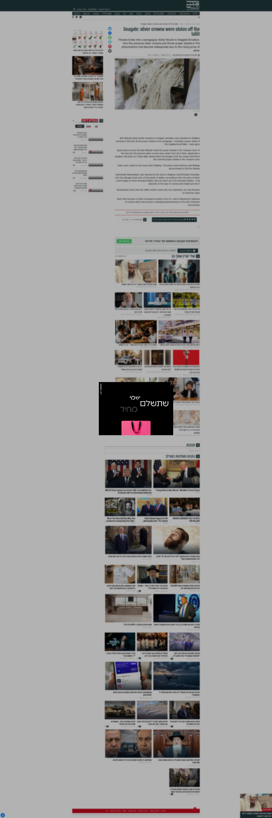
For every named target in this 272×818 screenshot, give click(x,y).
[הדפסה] (110, 75)
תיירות (117, 13)
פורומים (77, 13)
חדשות (195, 13)
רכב (124, 13)
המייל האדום (81, 9)
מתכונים (96, 13)
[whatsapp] (110, 70)
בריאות (139, 13)
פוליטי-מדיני (171, 13)
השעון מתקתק (267, 809)
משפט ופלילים (159, 13)
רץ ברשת (86, 13)
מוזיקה (147, 13)
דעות (131, 13)
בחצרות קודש (184, 13)
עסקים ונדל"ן (106, 13)
